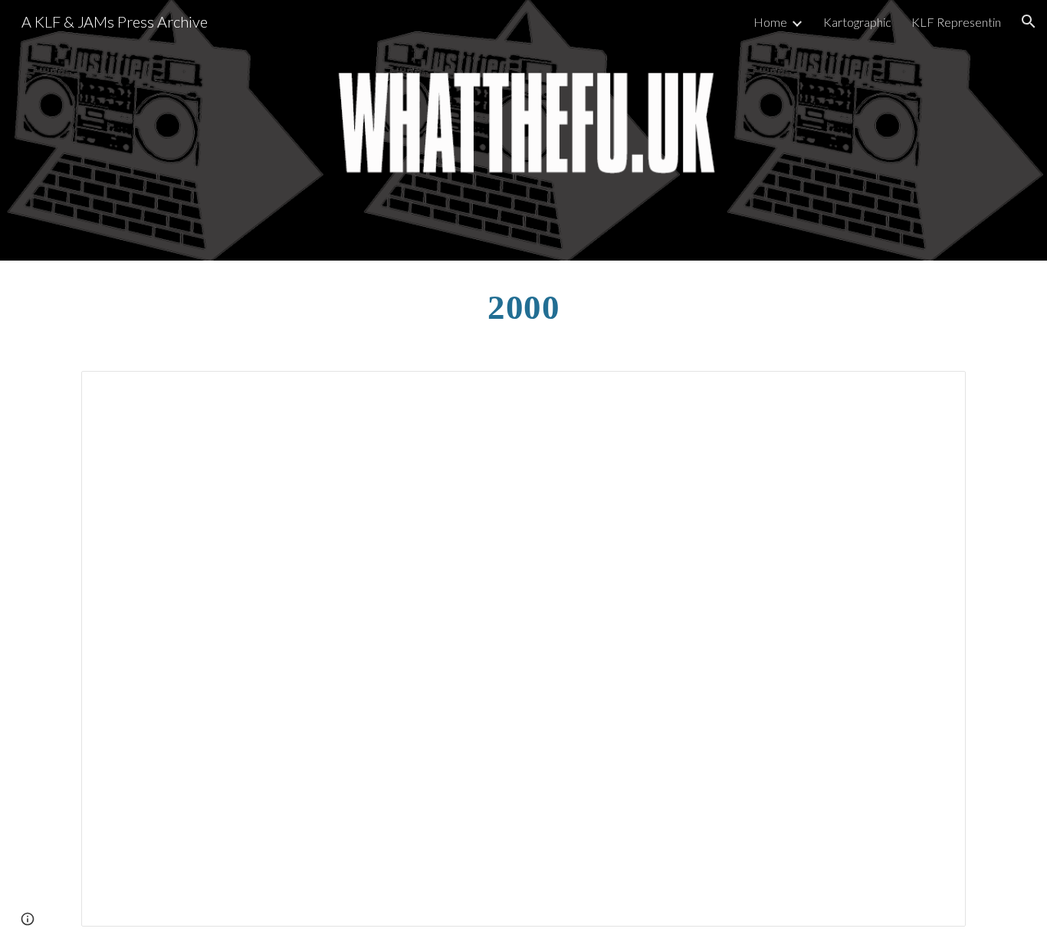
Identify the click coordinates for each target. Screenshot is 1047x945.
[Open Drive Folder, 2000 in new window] (937, 391)
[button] (1028, 21)
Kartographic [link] (857, 22)
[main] (523, 306)
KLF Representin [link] (956, 22)
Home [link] (770, 22)
